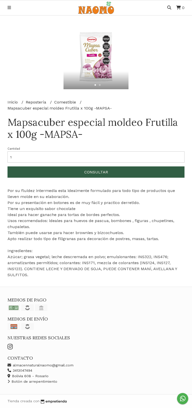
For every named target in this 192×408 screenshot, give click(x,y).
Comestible (65, 102)
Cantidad (14, 148)
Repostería (37, 102)
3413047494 (22, 370)
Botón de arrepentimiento (33, 381)
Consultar (96, 172)
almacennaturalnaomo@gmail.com (43, 365)
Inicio (13, 102)
